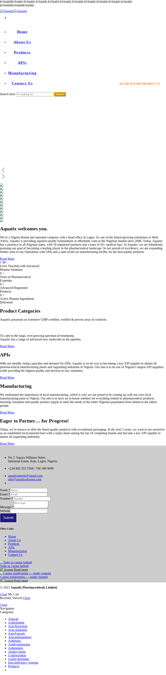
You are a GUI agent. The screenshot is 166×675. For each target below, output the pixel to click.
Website (5, 511)
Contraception (17, 655)
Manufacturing (22, 73)
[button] (83, 170)
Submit (8, 517)
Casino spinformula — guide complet (24, 577)
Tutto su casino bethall (14, 566)
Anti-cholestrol (17, 630)
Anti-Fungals (16, 633)
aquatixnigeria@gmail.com (25, 475)
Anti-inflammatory (20, 637)
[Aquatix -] (13, 11)
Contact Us (22, 83)
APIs (22, 63)
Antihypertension (19, 644)
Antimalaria (15, 648)
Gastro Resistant (18, 659)
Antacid (13, 619)
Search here (8, 94)
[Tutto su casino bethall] (83, 562)
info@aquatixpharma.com (24, 479)
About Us (22, 42)
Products (22, 52)
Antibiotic (15, 640)
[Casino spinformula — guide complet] (83, 573)
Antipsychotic (17, 651)
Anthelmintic (16, 622)
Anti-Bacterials (17, 626)
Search (60, 94)
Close (3, 594)
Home (22, 32)
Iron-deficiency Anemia (23, 662)
